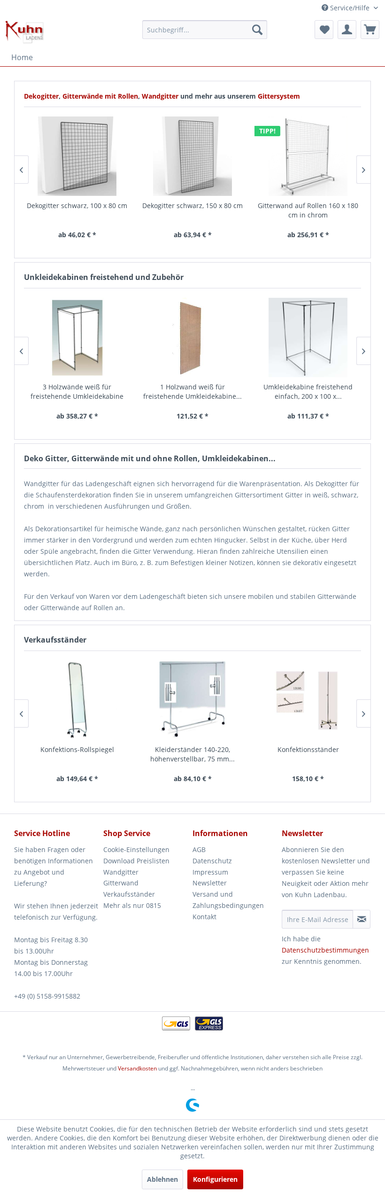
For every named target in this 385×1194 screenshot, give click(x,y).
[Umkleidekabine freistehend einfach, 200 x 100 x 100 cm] (308, 337)
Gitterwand (121, 882)
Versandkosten (137, 1068)
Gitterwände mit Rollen (100, 96)
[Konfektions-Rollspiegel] (77, 700)
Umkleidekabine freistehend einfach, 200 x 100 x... (308, 391)
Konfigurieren (215, 1179)
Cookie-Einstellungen (136, 849)
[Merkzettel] (324, 29)
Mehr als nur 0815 (132, 905)
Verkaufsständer (129, 894)
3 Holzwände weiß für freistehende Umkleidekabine (77, 391)
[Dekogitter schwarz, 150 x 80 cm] (192, 156)
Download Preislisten (136, 860)
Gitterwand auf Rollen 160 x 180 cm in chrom (308, 210)
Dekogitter (41, 96)
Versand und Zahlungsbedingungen (228, 900)
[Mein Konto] (347, 29)
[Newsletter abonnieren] (361, 919)
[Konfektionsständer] (308, 700)
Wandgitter (161, 96)
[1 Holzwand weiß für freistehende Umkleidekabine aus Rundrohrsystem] (192, 337)
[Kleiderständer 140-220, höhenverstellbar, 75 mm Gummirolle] (192, 700)
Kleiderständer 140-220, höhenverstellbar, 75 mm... (192, 754)
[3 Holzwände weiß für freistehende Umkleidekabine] (77, 337)
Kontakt (204, 916)
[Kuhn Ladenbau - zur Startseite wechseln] (24, 32)
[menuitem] (205, 29)
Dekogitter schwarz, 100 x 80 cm (77, 205)
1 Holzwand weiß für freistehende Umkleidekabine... (192, 391)
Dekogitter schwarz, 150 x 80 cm (192, 205)
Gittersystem (279, 96)
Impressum (210, 872)
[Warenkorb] (370, 29)
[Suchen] (257, 29)
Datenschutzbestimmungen (325, 950)
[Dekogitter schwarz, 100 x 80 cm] (77, 156)
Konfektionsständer (308, 749)
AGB (199, 849)
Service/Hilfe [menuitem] (349, 7)
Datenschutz (212, 860)
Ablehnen (162, 1179)
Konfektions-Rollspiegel (77, 749)
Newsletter (209, 882)
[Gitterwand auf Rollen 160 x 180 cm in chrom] (308, 156)
